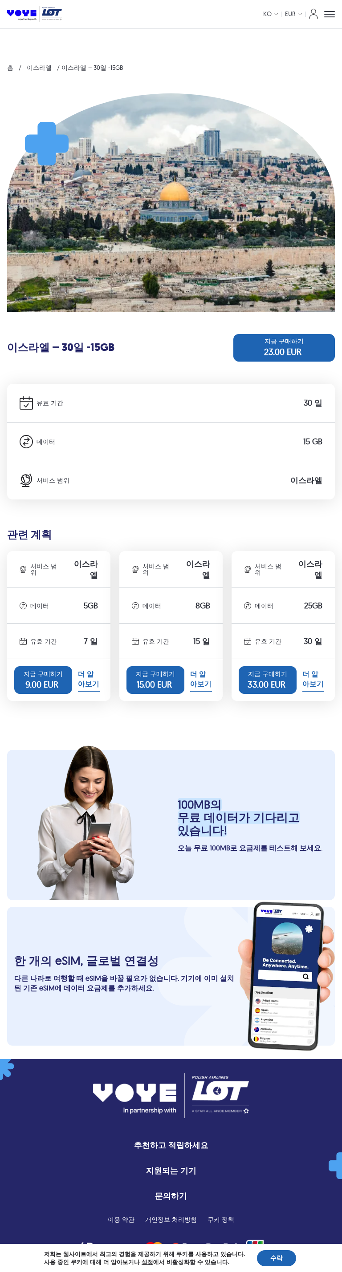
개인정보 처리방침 (171, 1220)
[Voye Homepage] (34, 14)
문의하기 (171, 1196)
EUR (290, 14)
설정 (147, 1262)
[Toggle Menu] (329, 14)
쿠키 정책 (221, 1220)
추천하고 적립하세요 (171, 1145)
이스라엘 (39, 67)
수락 (276, 1258)
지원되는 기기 (171, 1170)
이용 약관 (121, 1220)
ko (267, 14)
